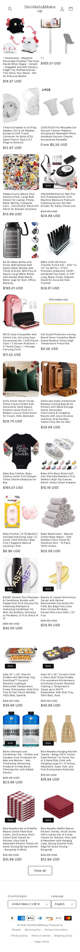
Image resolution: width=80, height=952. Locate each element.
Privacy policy (19, 935)
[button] (10, 9)
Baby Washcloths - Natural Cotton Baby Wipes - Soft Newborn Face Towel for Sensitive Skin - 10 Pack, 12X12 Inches (57, 539)
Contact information (56, 929)
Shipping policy (63, 935)
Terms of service (40, 935)
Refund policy (33, 929)
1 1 (42, 58)
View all (40, 870)
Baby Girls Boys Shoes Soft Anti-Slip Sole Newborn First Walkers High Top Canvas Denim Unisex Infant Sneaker (58, 478)
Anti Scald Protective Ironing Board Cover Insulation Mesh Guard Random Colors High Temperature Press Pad (58, 339)
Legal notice (42, 941)
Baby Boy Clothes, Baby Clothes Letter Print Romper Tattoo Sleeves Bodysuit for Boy (20, 478)
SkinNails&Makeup (38, 925)
